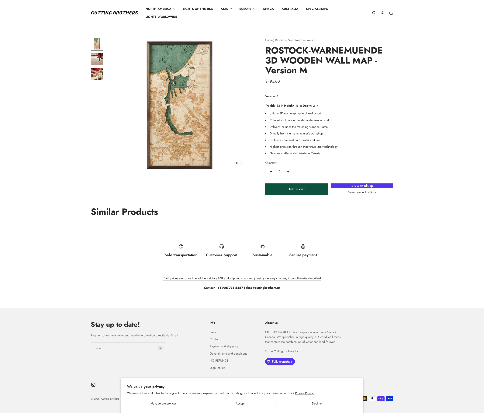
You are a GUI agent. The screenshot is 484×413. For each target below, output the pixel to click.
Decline (317, 403)
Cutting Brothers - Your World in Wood (289, 40)
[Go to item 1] (97, 44)
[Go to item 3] (97, 74)
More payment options (362, 192)
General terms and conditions (228, 353)
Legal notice (217, 368)
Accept (240, 403)
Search (214, 332)
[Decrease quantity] (270, 171)
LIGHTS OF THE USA (198, 9)
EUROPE (245, 9)
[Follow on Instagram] (93, 384)
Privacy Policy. (304, 393)
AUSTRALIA (290, 9)
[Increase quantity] (288, 171)
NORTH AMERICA (158, 9)
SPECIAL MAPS (317, 9)
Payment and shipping (224, 346)
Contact (215, 339)
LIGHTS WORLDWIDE (161, 17)
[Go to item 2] (97, 59)
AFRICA (268, 9)
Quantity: (271, 163)
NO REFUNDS (219, 360)
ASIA (224, 9)
